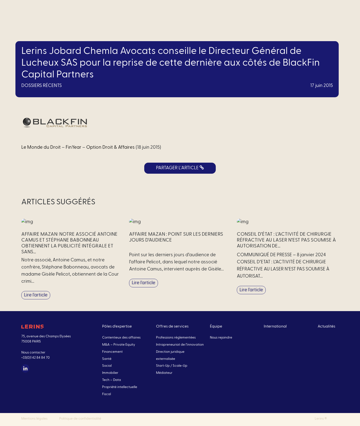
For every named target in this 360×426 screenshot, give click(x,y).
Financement (112, 351)
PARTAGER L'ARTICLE (178, 168)
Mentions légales (34, 418)
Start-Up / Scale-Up (171, 365)
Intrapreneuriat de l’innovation (180, 344)
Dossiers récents (41, 85)
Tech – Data (111, 380)
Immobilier (110, 373)
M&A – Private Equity (118, 344)
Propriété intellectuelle (119, 387)
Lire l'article (36, 295)
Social (107, 365)
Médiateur (164, 373)
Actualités (326, 326)
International (275, 326)
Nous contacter (33, 352)
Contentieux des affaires (121, 337)
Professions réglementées (176, 337)
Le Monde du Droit (41, 147)
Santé (106, 359)
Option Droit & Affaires (110, 147)
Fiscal (106, 394)
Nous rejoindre (221, 337)
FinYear (73, 147)
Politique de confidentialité (80, 418)
